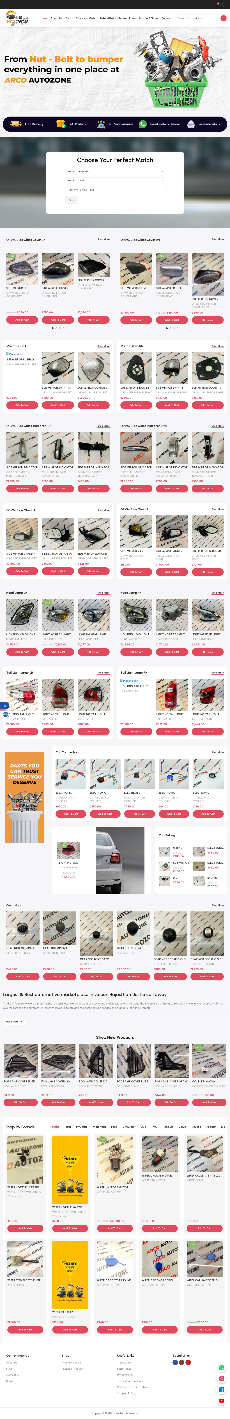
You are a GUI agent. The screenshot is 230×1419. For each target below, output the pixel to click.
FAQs (9, 1368)
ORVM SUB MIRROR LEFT (21, 364)
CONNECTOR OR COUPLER (66, 799)
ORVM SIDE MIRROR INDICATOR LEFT (18, 474)
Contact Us (13, 1374)
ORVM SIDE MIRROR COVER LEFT (18, 294)
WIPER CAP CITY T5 (64, 1312)
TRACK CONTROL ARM (168, 1086)
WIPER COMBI (195, 1180)
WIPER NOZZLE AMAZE (67, 1207)
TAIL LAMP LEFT (15, 719)
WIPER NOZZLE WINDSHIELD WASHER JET (24, 1194)
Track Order (124, 1362)
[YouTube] (221, 1401)
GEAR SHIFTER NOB (18, 953)
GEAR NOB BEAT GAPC (57, 959)
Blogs (9, 1381)
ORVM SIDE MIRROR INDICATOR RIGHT (132, 474)
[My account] (224, 4)
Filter (72, 200)
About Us (11, 1362)
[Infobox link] (159, 124)
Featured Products (73, 1368)
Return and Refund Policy (132, 1387)
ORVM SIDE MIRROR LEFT (21, 558)
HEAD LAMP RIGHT (131, 639)
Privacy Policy (125, 1374)
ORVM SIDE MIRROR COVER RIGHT (132, 294)
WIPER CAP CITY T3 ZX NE (114, 1280)
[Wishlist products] (211, 4)
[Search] (223, 18)
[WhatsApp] (221, 1367)
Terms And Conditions (130, 1381)
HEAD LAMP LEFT (16, 639)
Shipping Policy (126, 1393)
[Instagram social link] (181, 1362)
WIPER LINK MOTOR (109, 1192)
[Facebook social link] (175, 1362)
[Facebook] (221, 1389)
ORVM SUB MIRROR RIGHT (136, 392)
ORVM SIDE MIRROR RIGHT (132, 557)
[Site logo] (16, 18)
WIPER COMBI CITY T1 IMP (24, 1280)
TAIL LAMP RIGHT (130, 691)
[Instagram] (221, 1378)
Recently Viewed (71, 1362)
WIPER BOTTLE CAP (64, 1316)
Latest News (124, 1368)
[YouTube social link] (188, 1362)
